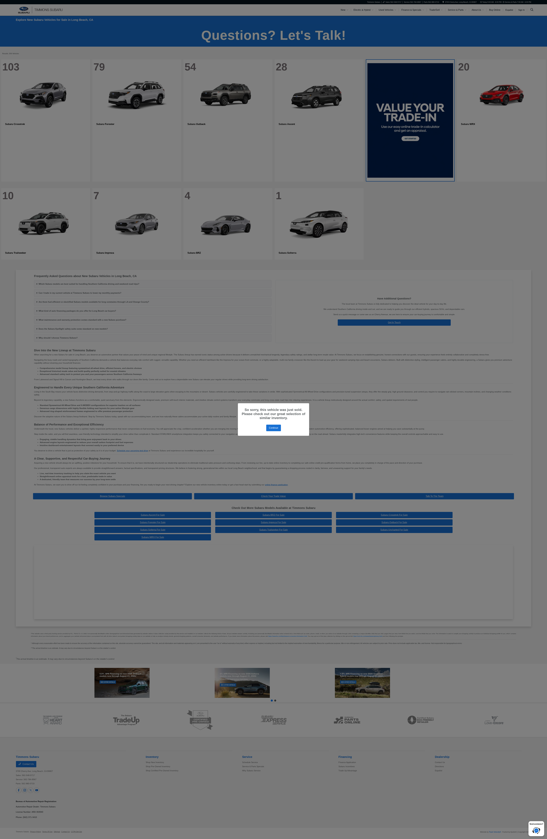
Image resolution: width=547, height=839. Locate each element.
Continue (273, 428)
